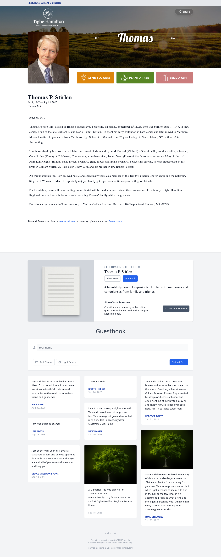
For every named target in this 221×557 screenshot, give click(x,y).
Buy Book (130, 278)
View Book (112, 278)
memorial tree (67, 221)
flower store (115, 221)
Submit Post (178, 362)
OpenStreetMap (114, 547)
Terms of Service (119, 542)
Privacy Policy (101, 542)
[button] (110, 464)
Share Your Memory (176, 308)
